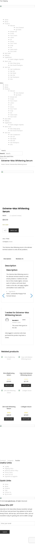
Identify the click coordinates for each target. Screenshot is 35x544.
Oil (11, 39)
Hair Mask (13, 73)
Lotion (12, 37)
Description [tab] (7, 259)
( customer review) (15, 215)
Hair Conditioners (15, 69)
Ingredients (12, 291)
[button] (17, 83)
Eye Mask (18, 29)
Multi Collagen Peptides (17, 59)
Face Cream (13, 35)
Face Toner (13, 43)
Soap (11, 45)
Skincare (12, 25)
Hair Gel (12, 71)
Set (11, 47)
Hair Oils (12, 75)
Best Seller (8, 53)
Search (2, 153)
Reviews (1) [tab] (19, 259)
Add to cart (13, 230)
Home (6, 19)
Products (7, 23)
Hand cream (13, 49)
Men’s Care (8, 61)
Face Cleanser (20, 27)
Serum (12, 41)
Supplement (8, 57)
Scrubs (12, 33)
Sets (11, 79)
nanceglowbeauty (10, 501)
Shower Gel (13, 31)
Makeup (7, 55)
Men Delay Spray (15, 63)
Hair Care (7, 67)
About (6, 21)
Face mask (13, 51)
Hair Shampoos (14, 77)
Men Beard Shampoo (16, 65)
